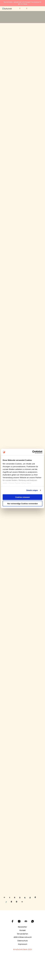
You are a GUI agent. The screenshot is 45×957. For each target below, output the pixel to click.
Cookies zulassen (22, 497)
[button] (18, 8)
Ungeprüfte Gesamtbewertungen (31, 110)
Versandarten (22, 934)
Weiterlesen (8, 300)
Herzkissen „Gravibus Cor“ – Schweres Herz (11, 105)
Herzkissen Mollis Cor (31, 61)
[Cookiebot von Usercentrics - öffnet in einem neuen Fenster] (32, 452)
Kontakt (23, 930)
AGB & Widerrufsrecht (23, 937)
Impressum (22, 944)
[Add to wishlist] (20, 60)
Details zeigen (32, 490)
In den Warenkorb (10, 68)
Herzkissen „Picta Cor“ (31, 104)
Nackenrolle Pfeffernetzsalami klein (32, 532)
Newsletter (22, 927)
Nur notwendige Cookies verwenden (22, 503)
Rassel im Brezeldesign (12, 294)
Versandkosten (13, 71)
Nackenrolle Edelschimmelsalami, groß (11, 675)
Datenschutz (22, 941)
